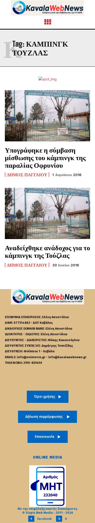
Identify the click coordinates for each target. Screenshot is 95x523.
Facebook (44, 519)
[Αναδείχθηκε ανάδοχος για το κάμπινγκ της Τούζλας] (47, 213)
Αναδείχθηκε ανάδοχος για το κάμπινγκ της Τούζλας (47, 251)
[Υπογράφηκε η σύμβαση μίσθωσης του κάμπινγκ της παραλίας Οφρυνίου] (47, 115)
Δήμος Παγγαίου (27, 174)
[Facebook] (31, 519)
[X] (59, 519)
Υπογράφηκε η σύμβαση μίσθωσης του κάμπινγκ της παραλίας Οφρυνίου (45, 157)
